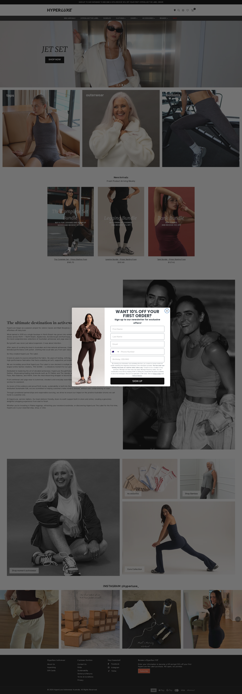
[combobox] (115, 352)
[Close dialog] (167, 311)
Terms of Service (137, 375)
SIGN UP (137, 381)
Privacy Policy (157, 373)
